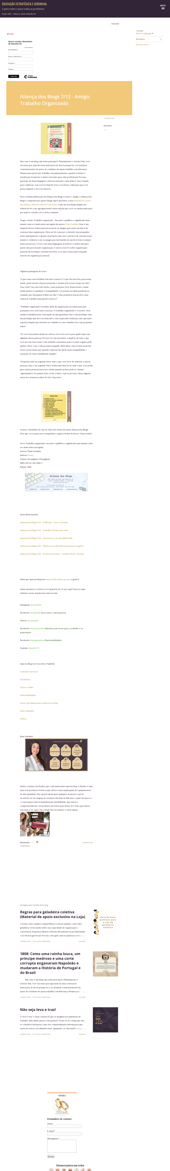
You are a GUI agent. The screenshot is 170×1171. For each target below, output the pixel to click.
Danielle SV (79, 200)
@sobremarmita (37, 628)
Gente (31, 455)
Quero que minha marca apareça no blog (39, 703)
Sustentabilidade (28, 695)
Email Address (13, 50)
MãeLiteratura (38, 204)
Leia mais (82, 941)
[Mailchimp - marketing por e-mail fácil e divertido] (30, 78)
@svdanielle (35, 605)
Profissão (11, 63)
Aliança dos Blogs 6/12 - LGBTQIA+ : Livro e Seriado (44, 522)
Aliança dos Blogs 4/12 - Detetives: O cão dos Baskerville (46, 538)
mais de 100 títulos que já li (58, 579)
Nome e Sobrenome (15, 56)
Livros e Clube (26, 687)
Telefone (11, 69)
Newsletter (25, 679)
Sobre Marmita (27, 711)
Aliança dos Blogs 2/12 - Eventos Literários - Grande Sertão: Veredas (52, 554)
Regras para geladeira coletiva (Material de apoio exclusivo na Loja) (52, 914)
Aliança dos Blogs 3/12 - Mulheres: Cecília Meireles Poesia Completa (52, 546)
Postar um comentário (41, 941)
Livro (105, 130)
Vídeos (23, 718)
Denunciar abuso (142, 44)
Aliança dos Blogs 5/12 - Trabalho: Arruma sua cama (44, 530)
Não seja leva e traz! (38, 1009)
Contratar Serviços (29, 671)
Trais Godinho (72, 224)
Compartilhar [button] (109, 118)
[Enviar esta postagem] (37, 843)
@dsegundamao (37, 640)
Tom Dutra (52, 204)
